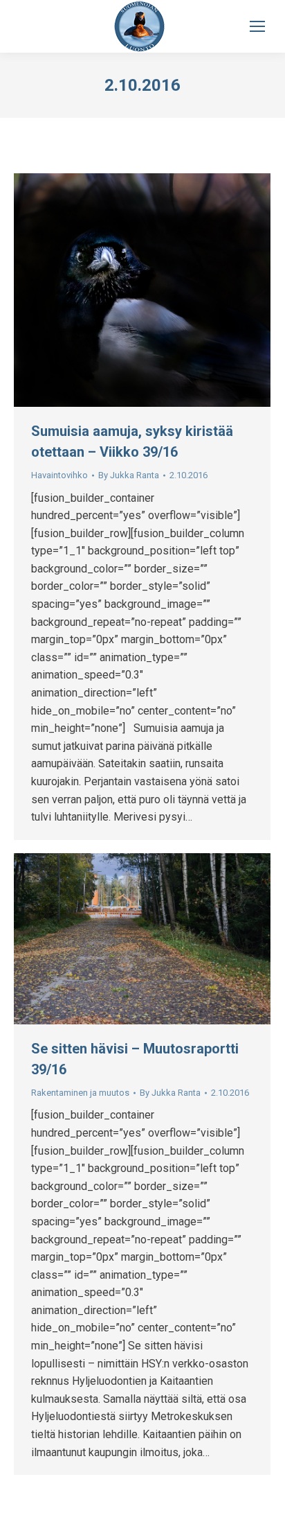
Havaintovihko (59, 475)
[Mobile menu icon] (257, 26)
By (128, 475)
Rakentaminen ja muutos (80, 1092)
